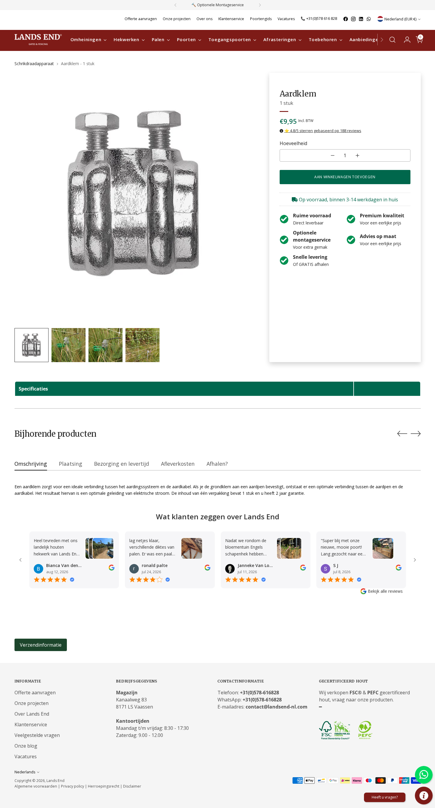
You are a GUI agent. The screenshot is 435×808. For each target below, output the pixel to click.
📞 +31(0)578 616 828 (319, 18)
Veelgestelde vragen (37, 735)
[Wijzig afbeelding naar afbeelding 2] (68, 345)
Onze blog (25, 746)
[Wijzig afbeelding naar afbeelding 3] (105, 345)
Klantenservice (30, 724)
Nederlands (24, 772)
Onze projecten (31, 703)
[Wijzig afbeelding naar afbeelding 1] (31, 345)
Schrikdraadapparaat (34, 63)
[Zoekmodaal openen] (392, 40)
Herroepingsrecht (104, 786)
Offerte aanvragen (35, 692)
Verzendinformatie (41, 645)
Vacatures (25, 756)
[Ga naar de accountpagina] (405, 40)
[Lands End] (38, 39)
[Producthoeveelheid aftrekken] (332, 155)
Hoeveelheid (293, 143)
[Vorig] (175, 5)
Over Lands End (31, 714)
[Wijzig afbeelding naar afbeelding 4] (142, 345)
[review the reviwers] (112, 569)
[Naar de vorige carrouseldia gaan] (402, 434)
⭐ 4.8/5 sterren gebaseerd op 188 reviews (322, 130)
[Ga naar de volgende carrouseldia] (416, 433)
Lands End (55, 780)
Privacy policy (72, 786)
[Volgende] (259, 5)
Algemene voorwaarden (35, 786)
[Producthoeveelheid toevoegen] (357, 155)
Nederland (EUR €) (400, 19)
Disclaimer (132, 786)
